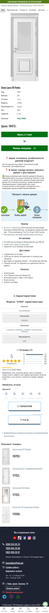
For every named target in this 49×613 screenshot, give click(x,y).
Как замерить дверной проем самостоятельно (23, 234)
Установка (32, 10)
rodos (24, 341)
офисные (24, 331)
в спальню (10, 329)
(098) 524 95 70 (13, 544)
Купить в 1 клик (24, 134)
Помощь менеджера (22, 148)
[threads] (34, 539)
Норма (22, 398)
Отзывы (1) (23, 10)
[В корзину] (24, 141)
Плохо (14, 398)
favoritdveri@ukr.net (14, 563)
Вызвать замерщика (12, 228)
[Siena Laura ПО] (24, 47)
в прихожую (19, 329)
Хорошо (31, 398)
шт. (19, 99)
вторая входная (36, 329)
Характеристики (12, 10)
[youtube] (15, 539)
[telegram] (5, 597)
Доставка (41, 10)
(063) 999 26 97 (13, 552)
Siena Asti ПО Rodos (21, 488)
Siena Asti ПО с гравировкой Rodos (27, 469)
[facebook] (24, 539)
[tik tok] (19, 539)
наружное (24, 320)
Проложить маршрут (12, 588)
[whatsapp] (19, 597)
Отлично (39, 398)
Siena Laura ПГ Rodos (22, 449)
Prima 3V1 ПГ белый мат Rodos (26, 507)
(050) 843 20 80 (13, 548)
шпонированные (24, 310)
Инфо (3, 10)
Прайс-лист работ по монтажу (16, 244)
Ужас (6, 398)
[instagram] (29, 539)
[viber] (12, 597)
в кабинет (27, 329)
